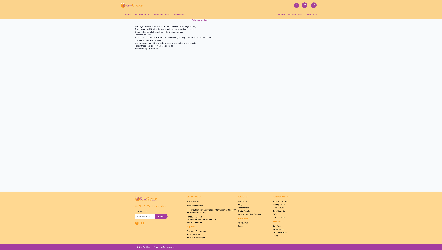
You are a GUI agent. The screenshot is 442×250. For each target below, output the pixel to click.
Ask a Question (193, 234)
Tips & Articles (279, 217)
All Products (140, 14)
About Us (282, 14)
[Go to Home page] (132, 5)
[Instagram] (137, 223)
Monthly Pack (278, 229)
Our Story (242, 201)
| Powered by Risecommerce (163, 247)
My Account (153, 48)
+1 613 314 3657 (193, 201)
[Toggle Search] (296, 5)
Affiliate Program (280, 201)
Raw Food (277, 226)
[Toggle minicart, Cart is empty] (304, 5)
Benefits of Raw (279, 211)
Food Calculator (279, 207)
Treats (275, 235)
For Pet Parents (295, 14)
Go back (138, 40)
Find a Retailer (244, 211)
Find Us (310, 14)
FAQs (275, 214)
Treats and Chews (161, 14)
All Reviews (243, 223)
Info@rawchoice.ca (195, 205)
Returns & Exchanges (196, 237)
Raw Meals (179, 14)
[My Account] (314, 5)
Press (240, 226)
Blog (240, 204)
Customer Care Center (196, 231)
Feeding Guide (279, 204)
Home (127, 14)
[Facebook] (142, 223)
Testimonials (243, 207)
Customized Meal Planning (250, 214)
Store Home (140, 48)
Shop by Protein (280, 232)
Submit (161, 216)
